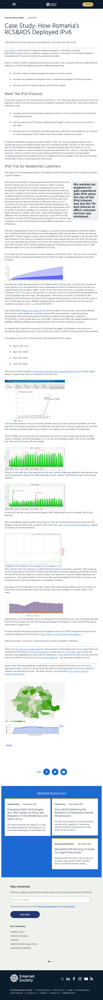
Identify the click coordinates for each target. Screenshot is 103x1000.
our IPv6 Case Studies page (28, 649)
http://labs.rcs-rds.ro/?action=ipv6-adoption (61, 634)
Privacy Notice (42, 990)
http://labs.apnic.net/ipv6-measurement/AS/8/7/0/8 (57, 371)
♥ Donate (88, 4)
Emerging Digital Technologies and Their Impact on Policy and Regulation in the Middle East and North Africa (27, 814)
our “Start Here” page (71, 652)
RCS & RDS (9, 50)
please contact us (50, 657)
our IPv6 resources (40, 652)
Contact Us (31, 993)
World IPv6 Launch (30, 311)
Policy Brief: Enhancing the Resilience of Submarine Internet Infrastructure (74, 812)
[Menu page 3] (54, 961)
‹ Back (38, 772)
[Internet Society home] (51, 4)
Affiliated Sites (68, 993)
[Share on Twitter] (55, 772)
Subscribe (25, 914)
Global (9, 745)
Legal (69, 990)
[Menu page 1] (49, 961)
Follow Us (54, 993)
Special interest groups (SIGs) (23, 944)
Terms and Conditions (47, 906)
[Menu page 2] (51, 961)
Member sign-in (17, 932)
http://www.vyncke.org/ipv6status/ (75, 525)
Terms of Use (58, 990)
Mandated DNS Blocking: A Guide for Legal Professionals (75, 851)
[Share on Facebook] (46, 772)
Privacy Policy (68, 906)
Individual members (19, 936)
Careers (43, 993)
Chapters (14, 940)
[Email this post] (63, 772)
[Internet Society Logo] (22, 978)
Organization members (20, 948)
